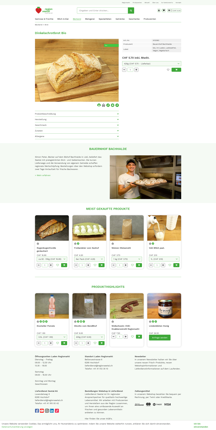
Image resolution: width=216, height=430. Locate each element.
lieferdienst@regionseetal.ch (99, 365)
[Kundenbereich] (159, 10)
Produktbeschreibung (45, 114)
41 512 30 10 (102, 368)
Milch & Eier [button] (63, 19)
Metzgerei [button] (90, 19)
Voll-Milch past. (157, 248)
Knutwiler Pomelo (46, 326)
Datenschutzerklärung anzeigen (17, 427)
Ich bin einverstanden (201, 425)
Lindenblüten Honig (159, 326)
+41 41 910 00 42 (51, 403)
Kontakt (178, 2)
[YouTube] (42, 411)
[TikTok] (57, 411)
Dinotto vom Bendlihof (85, 326)
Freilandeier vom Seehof (86, 248)
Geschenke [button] (134, 19)
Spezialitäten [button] (105, 19)
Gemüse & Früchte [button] (44, 19)
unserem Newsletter (147, 359)
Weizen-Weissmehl (121, 248)
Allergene (39, 136)
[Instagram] (47, 411)
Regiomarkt (126, 2)
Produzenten (137, 2)
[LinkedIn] (52, 411)
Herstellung (40, 119)
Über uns (155, 2)
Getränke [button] (120, 19)
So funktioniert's (167, 2)
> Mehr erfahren (43, 175)
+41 (95, 368)
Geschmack (40, 125)
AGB (108, 418)
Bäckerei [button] (77, 19)
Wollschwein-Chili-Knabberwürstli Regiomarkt (125, 327)
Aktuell (147, 2)
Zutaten (39, 130)
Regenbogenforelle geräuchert (46, 249)
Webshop (103, 391)
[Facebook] (37, 411)
